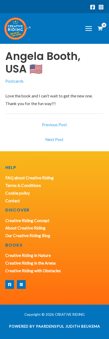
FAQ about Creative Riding (29, 177)
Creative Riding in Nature (28, 255)
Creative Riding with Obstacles (33, 270)
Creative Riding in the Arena (30, 263)
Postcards (14, 81)
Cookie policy (17, 193)
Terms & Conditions (23, 185)
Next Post (54, 139)
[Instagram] (101, 7)
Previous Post (54, 124)
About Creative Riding (25, 227)
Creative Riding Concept (27, 220)
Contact (12, 200)
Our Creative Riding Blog (27, 235)
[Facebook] (92, 7)
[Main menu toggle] (89, 28)
